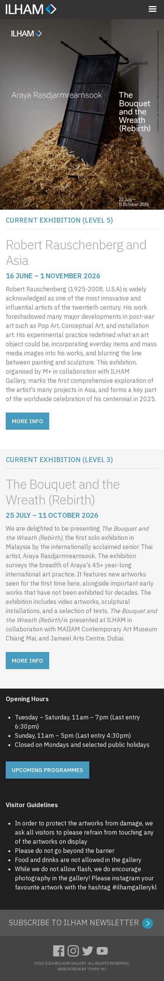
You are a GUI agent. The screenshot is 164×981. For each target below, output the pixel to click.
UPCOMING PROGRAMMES (47, 770)
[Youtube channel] (103, 950)
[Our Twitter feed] (89, 950)
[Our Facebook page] (60, 950)
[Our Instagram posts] (75, 950)
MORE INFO (27, 421)
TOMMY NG (96, 969)
